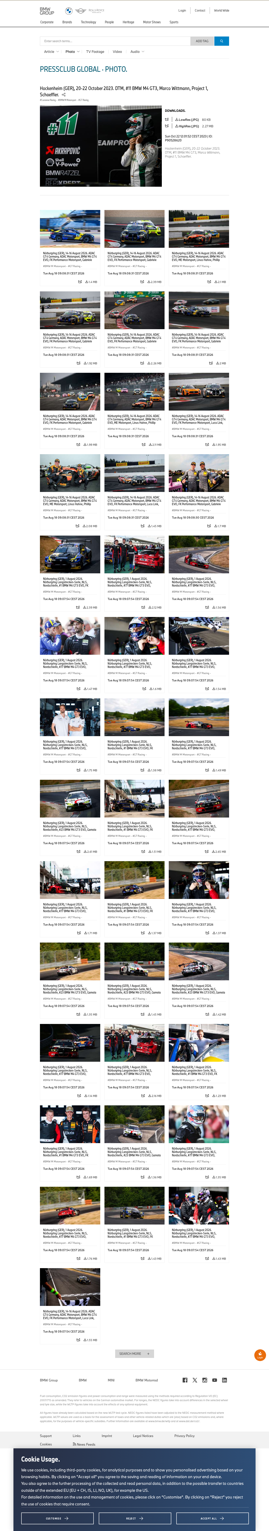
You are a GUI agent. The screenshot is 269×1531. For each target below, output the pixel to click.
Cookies (46, 1444)
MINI (111, 1380)
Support (46, 1436)
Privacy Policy (184, 1436)
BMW (83, 1380)
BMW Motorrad (147, 1380)
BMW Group (49, 1380)
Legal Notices (143, 1436)
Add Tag (202, 41)
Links (77, 1436)
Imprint (107, 1436)
